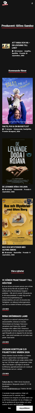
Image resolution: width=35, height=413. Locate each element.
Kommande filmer (18, 70)
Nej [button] (9, 408)
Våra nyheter (17, 271)
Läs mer (5, 309)
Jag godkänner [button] (24, 408)
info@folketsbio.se (13, 389)
